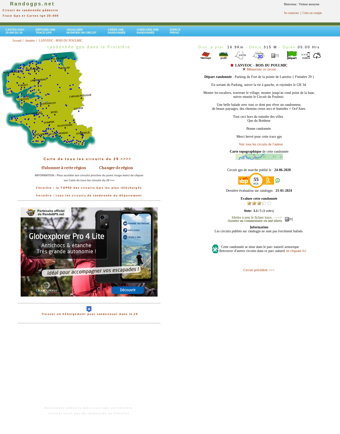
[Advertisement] (89, 367)
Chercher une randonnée (148, 31)
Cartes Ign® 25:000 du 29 (14, 31)
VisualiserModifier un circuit (81, 31)
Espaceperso (175, 31)
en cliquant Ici (296, 251)
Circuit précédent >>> (259, 270)
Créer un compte (312, 13)
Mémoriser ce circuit (261, 69)
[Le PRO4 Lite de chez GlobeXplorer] (89, 300)
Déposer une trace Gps (45, 31)
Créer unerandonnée (116, 31)
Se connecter (291, 13)
